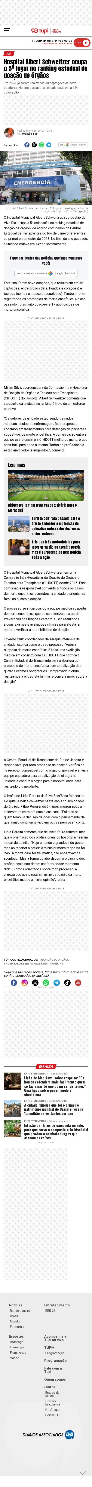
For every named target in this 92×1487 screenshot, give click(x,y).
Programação (55, 1353)
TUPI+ (49, 1348)
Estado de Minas (52, 1394)
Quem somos (55, 1379)
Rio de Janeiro (20, 1311)
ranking (57, 963)
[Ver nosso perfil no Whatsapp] (46, 985)
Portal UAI (52, 1415)
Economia (17, 1327)
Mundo (15, 1321)
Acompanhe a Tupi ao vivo (55, 1338)
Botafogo (17, 1342)
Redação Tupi (29, 133)
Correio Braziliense (53, 1402)
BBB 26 (50, 1311)
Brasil (14, 1316)
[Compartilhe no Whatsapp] (41, 146)
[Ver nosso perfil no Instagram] (24, 985)
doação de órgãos (55, 960)
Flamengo (17, 1347)
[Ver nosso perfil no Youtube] (78, 985)
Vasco (14, 1358)
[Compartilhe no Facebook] (27, 146)
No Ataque (52, 1410)
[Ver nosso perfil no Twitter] (35, 985)
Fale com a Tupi (53, 1370)
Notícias (15, 1305)
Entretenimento (57, 1305)
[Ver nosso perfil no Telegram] (56, 985)
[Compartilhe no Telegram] (48, 146)
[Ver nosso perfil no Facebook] (14, 985)
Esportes (16, 1336)
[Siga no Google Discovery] (73, 146)
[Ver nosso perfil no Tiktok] (67, 985)
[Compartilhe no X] (34, 146)
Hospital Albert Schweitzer (26, 963)
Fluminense (18, 1353)
